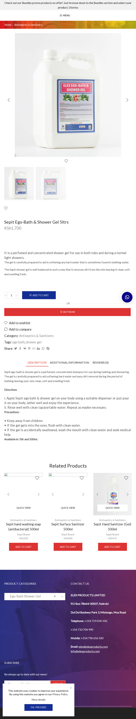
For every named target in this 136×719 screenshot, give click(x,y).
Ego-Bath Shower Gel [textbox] (32, 596)
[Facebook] (20, 348)
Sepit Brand (23, 534)
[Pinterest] (29, 348)
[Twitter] (15, 348)
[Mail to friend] (34, 348)
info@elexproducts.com (85, 651)
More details (39, 699)
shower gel (33, 342)
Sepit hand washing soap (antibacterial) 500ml (23, 526)
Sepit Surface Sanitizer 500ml (67, 526)
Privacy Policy (59, 694)
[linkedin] (38, 348)
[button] (8, 100)
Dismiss (73, 7)
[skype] (47, 348)
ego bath (18, 342)
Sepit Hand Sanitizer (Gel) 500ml (112, 526)
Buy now (69, 312)
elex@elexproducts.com (93, 646)
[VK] (24, 348)
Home (7, 24)
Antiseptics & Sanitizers (28, 24)
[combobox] (34, 596)
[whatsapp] (43, 348)
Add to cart (41, 295)
